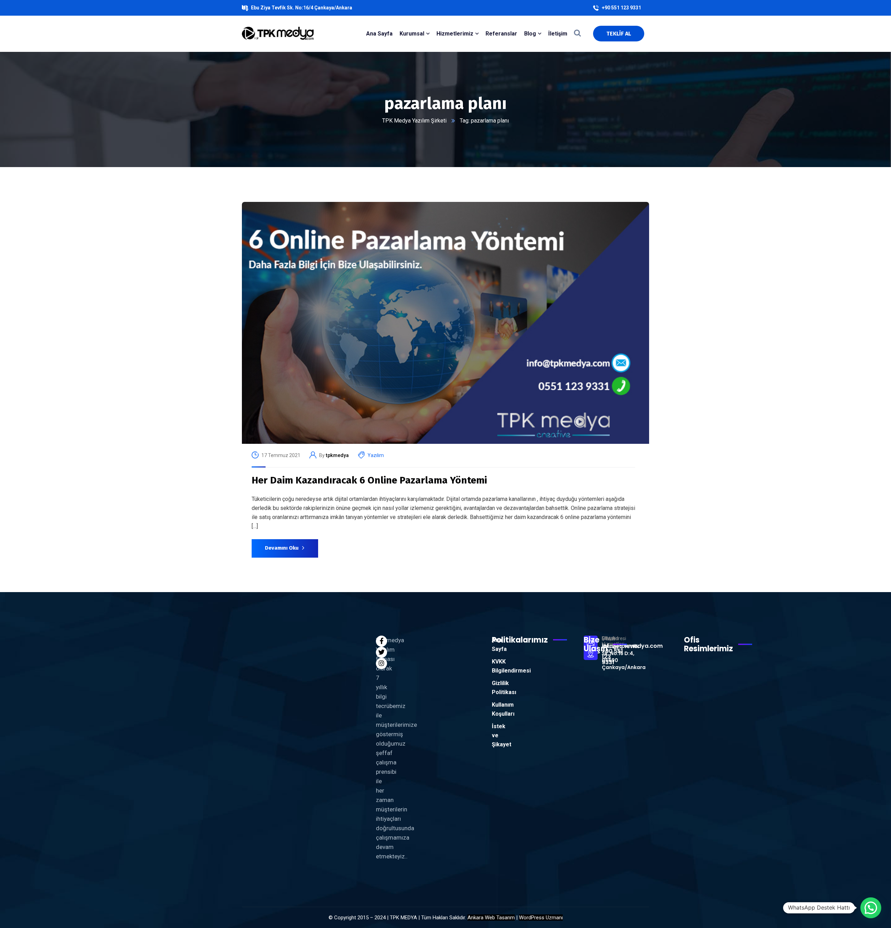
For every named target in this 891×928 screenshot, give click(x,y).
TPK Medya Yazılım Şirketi (414, 120)
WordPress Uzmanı (541, 917)
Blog (530, 33)
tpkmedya (337, 455)
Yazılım (376, 455)
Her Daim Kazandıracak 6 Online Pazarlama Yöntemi (369, 480)
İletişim (557, 33)
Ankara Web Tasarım (491, 917)
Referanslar (501, 33)
